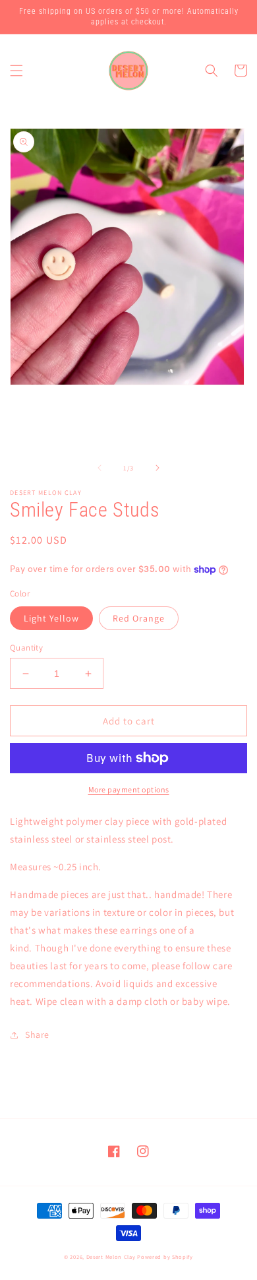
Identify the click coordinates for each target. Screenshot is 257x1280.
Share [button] (37, 1034)
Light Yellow (51, 618)
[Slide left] (99, 467)
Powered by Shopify (165, 1256)
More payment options (128, 789)
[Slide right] (157, 467)
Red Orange (139, 618)
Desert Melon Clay (111, 1256)
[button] (16, 70)
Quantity (26, 647)
